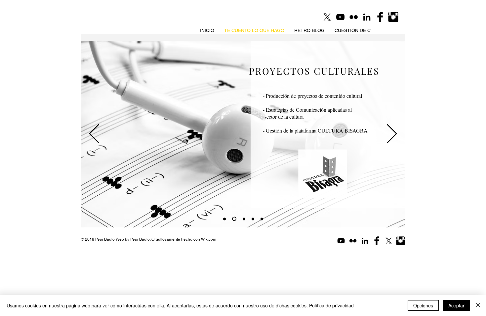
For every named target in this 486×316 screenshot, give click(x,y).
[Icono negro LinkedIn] (367, 17)
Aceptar (456, 305)
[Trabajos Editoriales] (224, 218)
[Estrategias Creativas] (244, 218)
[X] (388, 240)
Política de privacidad (331, 305)
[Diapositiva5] (262, 218)
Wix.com (208, 239)
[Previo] (94, 134)
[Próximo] (392, 134)
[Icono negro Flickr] (353, 17)
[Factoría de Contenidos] (253, 218)
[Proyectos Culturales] (234, 219)
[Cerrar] (478, 305)
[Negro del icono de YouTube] (340, 17)
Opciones (423, 305)
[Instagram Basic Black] (393, 17)
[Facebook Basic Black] (380, 17)
